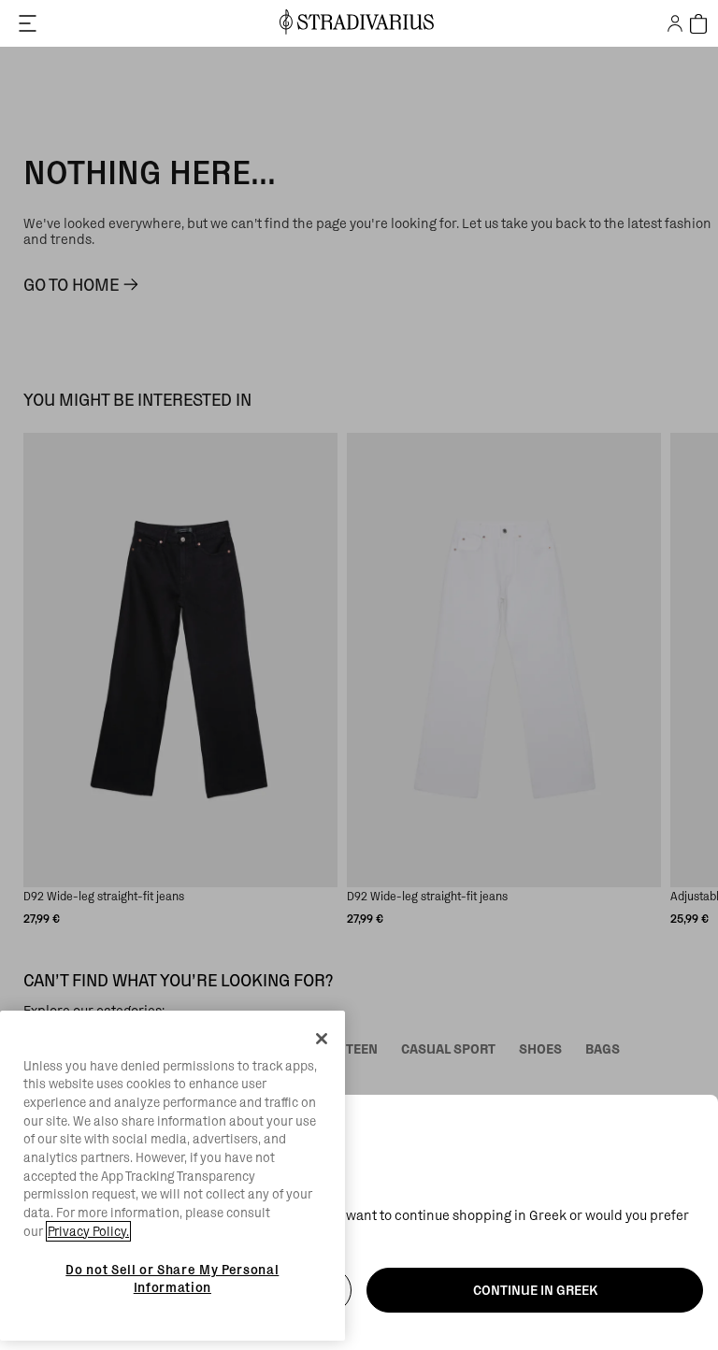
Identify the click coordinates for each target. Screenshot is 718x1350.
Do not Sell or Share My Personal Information (172, 1278)
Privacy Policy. (88, 1231)
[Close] (321, 1038)
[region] (172, 1176)
